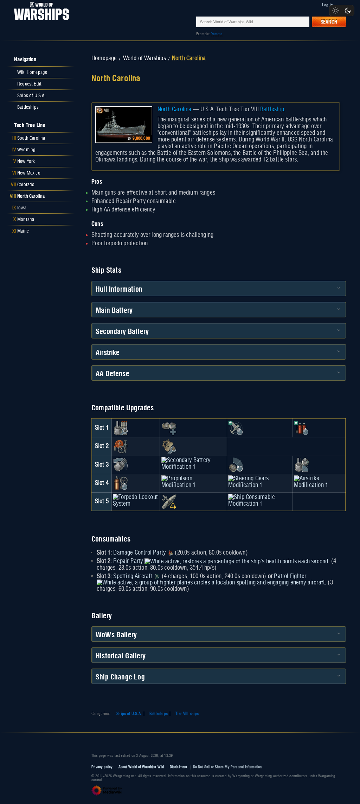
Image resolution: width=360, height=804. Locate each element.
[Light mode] (335, 10)
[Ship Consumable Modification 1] (259, 500)
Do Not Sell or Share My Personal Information (227, 767)
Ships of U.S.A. (129, 713)
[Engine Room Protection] (169, 446)
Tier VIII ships (187, 713)
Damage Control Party (139, 553)
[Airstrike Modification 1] (319, 482)
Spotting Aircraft (132, 576)
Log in (327, 5)
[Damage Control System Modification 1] (120, 446)
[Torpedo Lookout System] (136, 500)
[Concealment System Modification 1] (169, 501)
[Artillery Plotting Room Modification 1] (301, 465)
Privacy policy (102, 767)
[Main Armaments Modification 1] (120, 428)
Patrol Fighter (290, 576)
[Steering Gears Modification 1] (259, 482)
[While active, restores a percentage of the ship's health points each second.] (237, 561)
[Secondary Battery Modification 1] (193, 464)
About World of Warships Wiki (141, 767)
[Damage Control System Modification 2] (120, 483)
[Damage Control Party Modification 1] (301, 428)
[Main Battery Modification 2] (120, 465)
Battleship (272, 109)
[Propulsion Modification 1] (193, 482)
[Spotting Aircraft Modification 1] (236, 428)
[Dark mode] (347, 10)
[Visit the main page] (39, 21)
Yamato (217, 34)
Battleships (158, 713)
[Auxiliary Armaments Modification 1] (169, 428)
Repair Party (128, 561)
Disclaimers (178, 767)
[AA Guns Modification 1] (236, 465)
